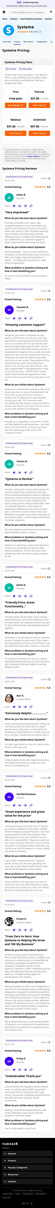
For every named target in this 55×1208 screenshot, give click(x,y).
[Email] (25, 206)
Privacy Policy (28, 1193)
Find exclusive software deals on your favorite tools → (27, 6)
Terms (17, 1193)
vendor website (33, 156)
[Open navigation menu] (51, 11)
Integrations (42, 41)
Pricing (17, 41)
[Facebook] (31, 1203)
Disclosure (6, 1197)
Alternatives (28, 41)
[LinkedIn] (19, 206)
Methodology (41, 1193)
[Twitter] (14, 206)
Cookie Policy (7, 1193)
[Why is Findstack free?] (51, 42)
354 (36, 31)
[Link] (31, 206)
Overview (7, 41)
